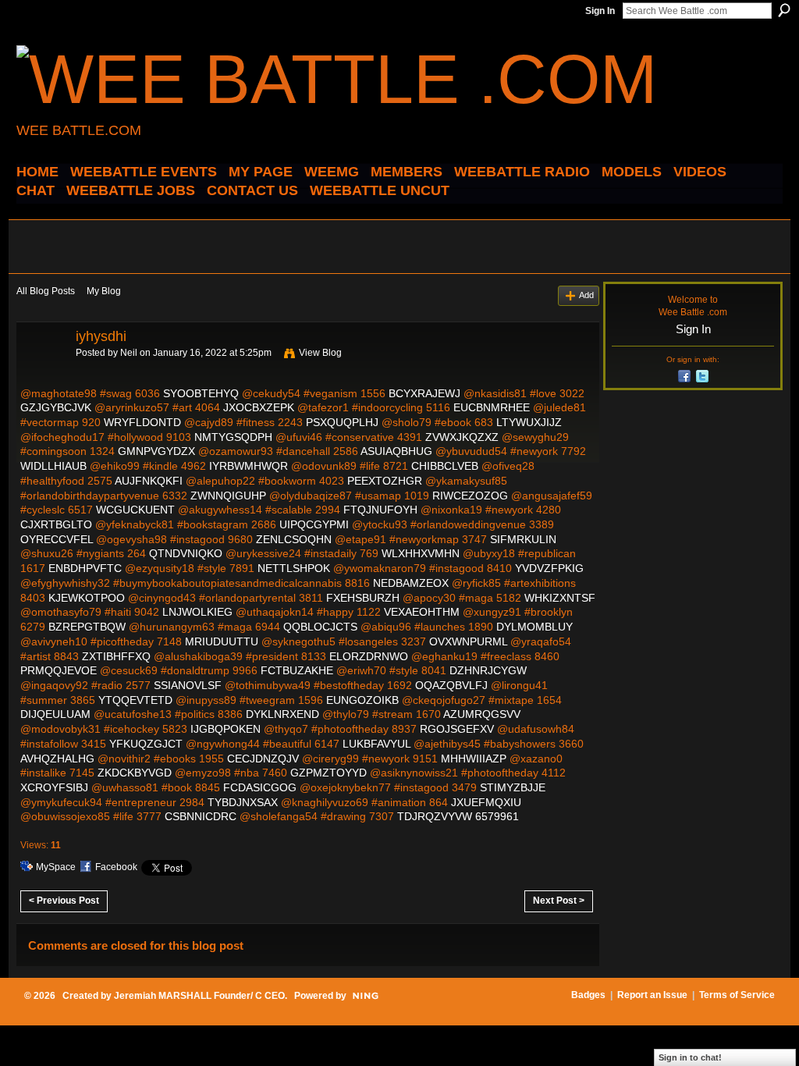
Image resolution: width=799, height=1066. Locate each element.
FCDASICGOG (260, 787)
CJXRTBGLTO (56, 524)
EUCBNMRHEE (491, 407)
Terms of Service (737, 995)
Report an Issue (652, 995)
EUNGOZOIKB (362, 700)
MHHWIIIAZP (473, 758)
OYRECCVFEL (56, 539)
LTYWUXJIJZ (529, 422)
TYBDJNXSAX (243, 802)
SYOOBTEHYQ (201, 393)
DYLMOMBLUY (534, 626)
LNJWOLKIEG (197, 612)
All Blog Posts (45, 291)
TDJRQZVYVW (434, 816)
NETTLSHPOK (293, 568)
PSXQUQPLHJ (342, 422)
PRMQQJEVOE (58, 670)
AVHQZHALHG (57, 758)
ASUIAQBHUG (396, 451)
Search (784, 10)
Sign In (600, 10)
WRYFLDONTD (142, 422)
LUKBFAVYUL (376, 743)
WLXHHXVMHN (421, 553)
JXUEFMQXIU (486, 802)
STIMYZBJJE (512, 787)
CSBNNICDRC (200, 816)
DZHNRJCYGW (488, 670)
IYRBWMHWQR (248, 466)
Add (586, 295)
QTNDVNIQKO (185, 553)
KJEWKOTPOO (86, 598)
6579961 (497, 816)
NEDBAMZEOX (411, 583)
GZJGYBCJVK (55, 407)
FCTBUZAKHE (297, 670)
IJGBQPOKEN (225, 729)
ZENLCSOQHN (294, 539)
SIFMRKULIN (523, 539)
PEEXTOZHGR (384, 480)
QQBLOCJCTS (320, 626)
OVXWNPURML (468, 641)
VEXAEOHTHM (422, 612)
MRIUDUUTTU (221, 641)
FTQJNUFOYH (380, 509)
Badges (588, 995)
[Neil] (41, 371)
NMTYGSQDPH (233, 437)
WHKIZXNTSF (559, 598)
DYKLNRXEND (282, 714)
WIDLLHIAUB (53, 466)
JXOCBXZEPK (258, 407)
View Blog (320, 352)
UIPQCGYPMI (314, 524)
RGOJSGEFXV (457, 729)
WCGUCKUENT (135, 509)
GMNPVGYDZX (156, 451)
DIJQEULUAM (55, 714)
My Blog (104, 291)
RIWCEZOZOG (470, 495)
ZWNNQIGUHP (228, 495)
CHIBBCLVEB (444, 466)
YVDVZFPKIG (549, 568)
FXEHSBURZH (363, 598)
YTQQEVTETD (135, 700)
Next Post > (558, 900)
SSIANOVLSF (188, 685)
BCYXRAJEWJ (424, 393)
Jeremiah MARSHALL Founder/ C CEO (199, 995)
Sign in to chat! (690, 1057)
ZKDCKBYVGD (135, 772)
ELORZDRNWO (368, 656)
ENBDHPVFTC (85, 568)
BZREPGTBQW (87, 626)
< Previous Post (64, 900)
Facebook (116, 867)
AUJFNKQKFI (149, 480)
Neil (128, 352)
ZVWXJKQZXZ (462, 437)
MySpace (56, 867)
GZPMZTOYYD (328, 772)
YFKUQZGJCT (146, 743)
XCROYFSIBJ (54, 787)
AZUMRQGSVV (481, 714)
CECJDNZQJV (263, 758)
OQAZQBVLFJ (451, 685)
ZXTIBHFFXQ (116, 656)
